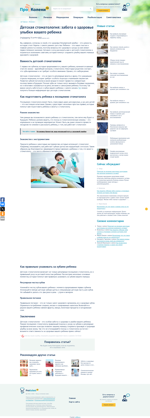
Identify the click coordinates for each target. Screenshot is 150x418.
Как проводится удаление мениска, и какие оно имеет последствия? (112, 245)
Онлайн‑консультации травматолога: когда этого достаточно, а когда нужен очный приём (119, 154)
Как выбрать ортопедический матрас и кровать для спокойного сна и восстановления (120, 114)
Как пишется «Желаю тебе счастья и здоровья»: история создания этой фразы (113, 192)
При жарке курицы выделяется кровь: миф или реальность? (113, 240)
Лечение (47, 17)
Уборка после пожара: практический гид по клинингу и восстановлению (119, 62)
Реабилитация (95, 17)
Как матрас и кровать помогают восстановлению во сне (119, 75)
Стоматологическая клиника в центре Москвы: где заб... (87, 372)
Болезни (33, 17)
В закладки (37, 4)
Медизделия (62, 17)
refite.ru (77, 417)
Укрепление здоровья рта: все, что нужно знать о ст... (35, 372)
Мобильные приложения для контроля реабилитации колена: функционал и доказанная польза (120, 141)
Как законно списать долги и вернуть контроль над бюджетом (119, 49)
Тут (79, 88)
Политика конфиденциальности (45, 400)
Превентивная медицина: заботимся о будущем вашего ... (62, 372)
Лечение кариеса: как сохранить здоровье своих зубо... (35, 363)
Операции (78, 17)
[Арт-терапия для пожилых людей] (146, 209)
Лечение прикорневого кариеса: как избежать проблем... (62, 363)
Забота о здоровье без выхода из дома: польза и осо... (88, 363)
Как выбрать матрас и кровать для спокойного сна (119, 88)
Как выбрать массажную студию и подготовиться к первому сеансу (118, 36)
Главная (72, 398)
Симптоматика (113, 17)
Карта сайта (74, 402)
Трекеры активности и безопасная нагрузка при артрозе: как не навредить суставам (119, 128)
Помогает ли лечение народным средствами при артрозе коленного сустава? (112, 172)
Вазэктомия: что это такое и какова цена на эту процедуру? (113, 207)
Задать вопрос (103, 10)
